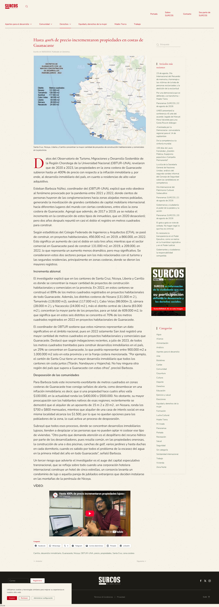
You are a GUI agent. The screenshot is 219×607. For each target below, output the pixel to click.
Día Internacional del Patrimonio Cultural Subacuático (165, 190)
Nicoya (77, 553)
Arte (158, 356)
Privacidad (121, 597)
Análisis (160, 347)
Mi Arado (160, 424)
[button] (26, 6)
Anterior (39, 561)
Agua (158, 334)
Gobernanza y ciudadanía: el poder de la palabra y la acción (167, 208)
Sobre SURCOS (169, 14)
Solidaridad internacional (167, 454)
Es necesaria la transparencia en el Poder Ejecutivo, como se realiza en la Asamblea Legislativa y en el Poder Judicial (168, 239)
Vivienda (160, 462)
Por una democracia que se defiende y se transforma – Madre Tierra (168, 95)
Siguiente (140, 561)
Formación (161, 411)
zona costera (128, 553)
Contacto (187, 14)
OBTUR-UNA (87, 553)
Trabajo (137, 24)
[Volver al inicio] (11, 6)
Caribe (159, 364)
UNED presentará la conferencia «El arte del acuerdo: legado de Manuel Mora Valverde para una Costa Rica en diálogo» (168, 116)
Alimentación (162, 343)
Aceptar (12, 598)
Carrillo (36, 553)
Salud (159, 441)
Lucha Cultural (162, 415)
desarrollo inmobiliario (51, 553)
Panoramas (161, 428)
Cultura (159, 377)
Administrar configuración (43, 598)
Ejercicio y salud (163, 395)
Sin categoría (162, 449)
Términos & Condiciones (103, 597)
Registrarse (37, 580)
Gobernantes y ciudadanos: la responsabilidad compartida (168, 252)
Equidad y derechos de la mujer (93, 24)
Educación (160, 390)
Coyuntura (161, 373)
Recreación (161, 436)
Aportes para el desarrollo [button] (17, 24)
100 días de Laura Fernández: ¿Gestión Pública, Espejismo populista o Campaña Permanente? (165, 154)
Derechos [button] (64, 24)
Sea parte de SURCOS (204, 14)
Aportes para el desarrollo (167, 351)
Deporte (159, 382)
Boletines (160, 360)
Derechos (66, 52)
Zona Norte (161, 467)
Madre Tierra (120, 24)
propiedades (106, 553)
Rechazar (24, 598)
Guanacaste (67, 553)
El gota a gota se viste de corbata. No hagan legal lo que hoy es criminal (168, 225)
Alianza (159, 338)
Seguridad (160, 445)
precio (97, 553)
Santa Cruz (117, 553)
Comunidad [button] (44, 24)
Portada (153, 14)
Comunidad (161, 369)
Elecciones (161, 399)
